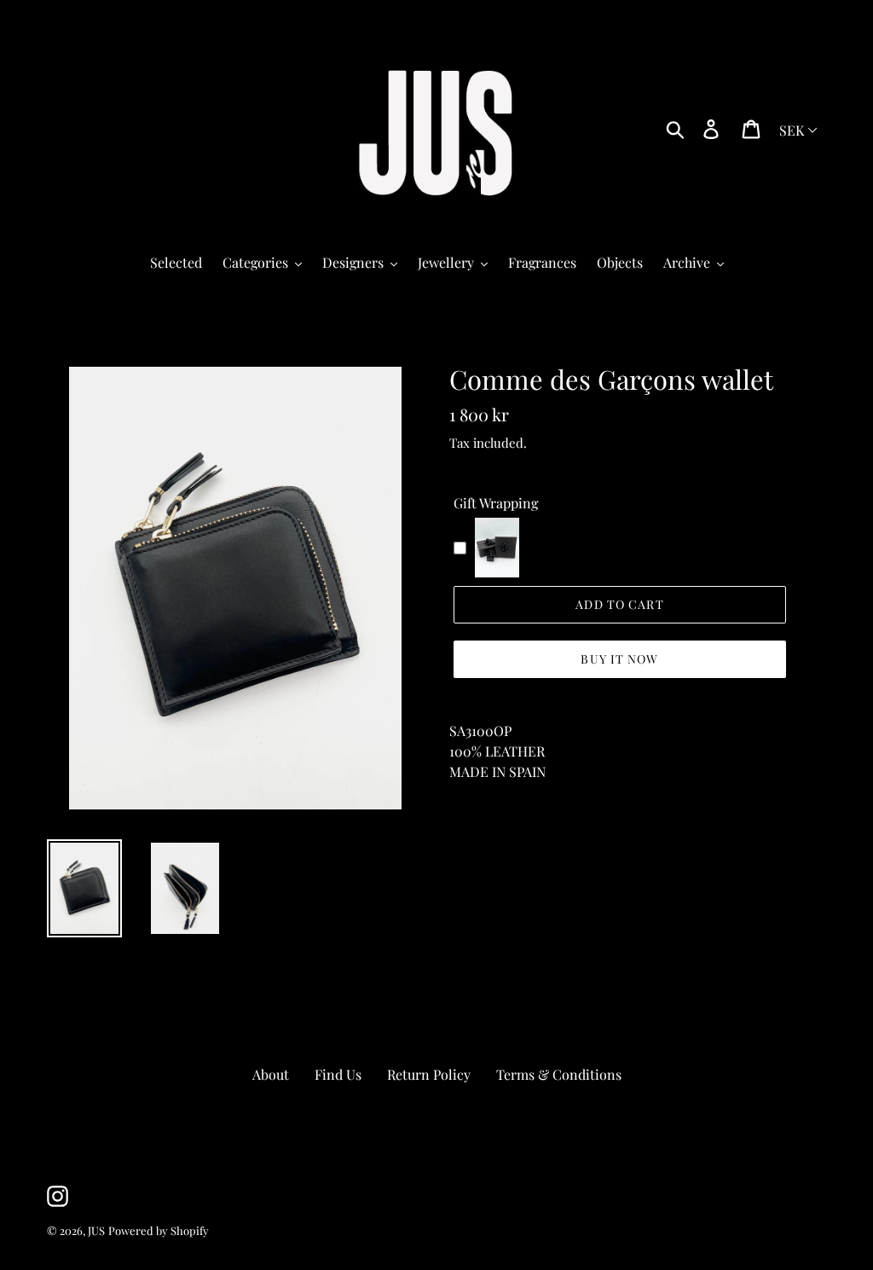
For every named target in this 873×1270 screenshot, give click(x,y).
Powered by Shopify (158, 1230)
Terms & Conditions (559, 1074)
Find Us (338, 1074)
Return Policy (429, 1074)
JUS (96, 1230)
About (270, 1074)
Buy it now (619, 659)
